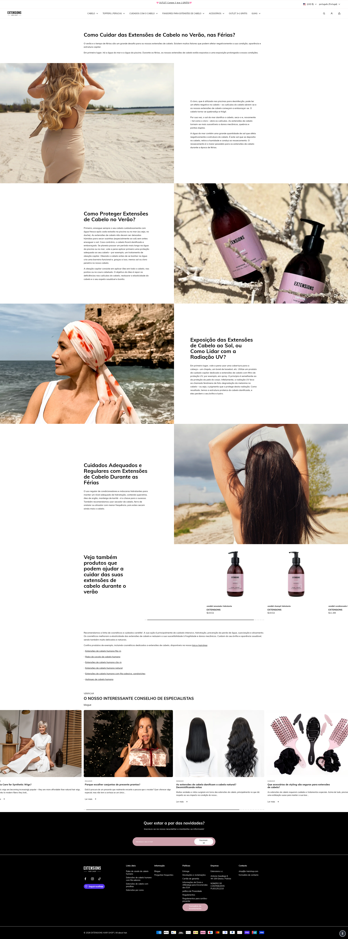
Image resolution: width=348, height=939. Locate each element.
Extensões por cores (135, 890)
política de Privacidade (192, 891)
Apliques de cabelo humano (99, 679)
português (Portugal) (328, 4)
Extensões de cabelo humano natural (104, 667)
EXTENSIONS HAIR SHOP (102, 932)
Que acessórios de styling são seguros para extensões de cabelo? (207, 785)
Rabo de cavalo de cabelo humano (102, 656)
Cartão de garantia (190, 878)
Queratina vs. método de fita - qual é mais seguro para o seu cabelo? (299, 785)
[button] (339, 13)
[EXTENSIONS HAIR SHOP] (14, 13)
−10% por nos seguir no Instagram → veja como (174, 4)
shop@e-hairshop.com (248, 871)
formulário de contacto (248, 875)
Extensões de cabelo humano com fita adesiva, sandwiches (115, 673)
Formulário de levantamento (195, 907)
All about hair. (121, 932)
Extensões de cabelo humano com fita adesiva (139, 878)
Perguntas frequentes (163, 875)
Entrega (185, 871)
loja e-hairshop (199, 645)
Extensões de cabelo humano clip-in (103, 662)
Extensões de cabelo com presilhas (137, 885)
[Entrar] (332, 13)
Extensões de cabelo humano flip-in (103, 650)
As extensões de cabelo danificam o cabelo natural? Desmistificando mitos (115, 785)
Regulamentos (188, 895)
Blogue (157, 871)
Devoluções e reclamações (194, 875)
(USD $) (310, 4)
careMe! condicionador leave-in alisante (284, 606)
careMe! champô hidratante (218, 606)
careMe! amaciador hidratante (158, 606)
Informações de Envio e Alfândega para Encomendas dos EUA (195, 885)
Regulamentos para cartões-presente (195, 899)
